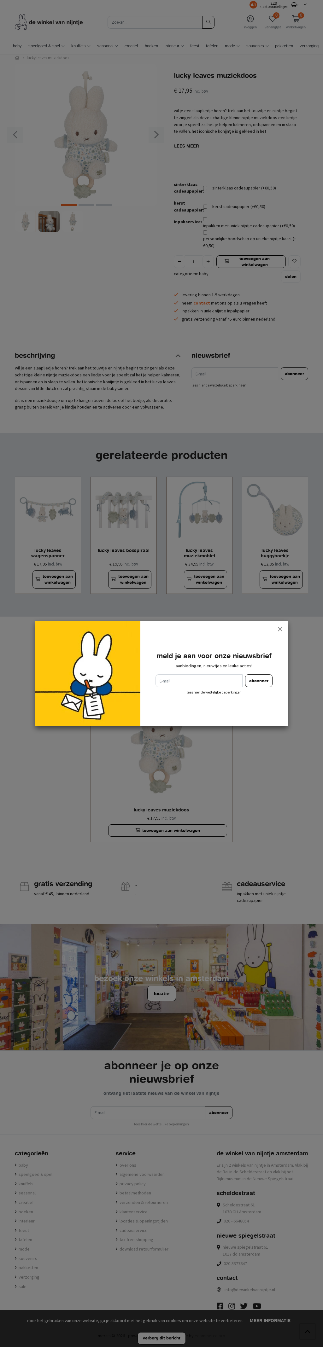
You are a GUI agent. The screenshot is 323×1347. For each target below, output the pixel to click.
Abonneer (258, 680)
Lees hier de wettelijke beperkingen (214, 692)
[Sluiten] (280, 629)
